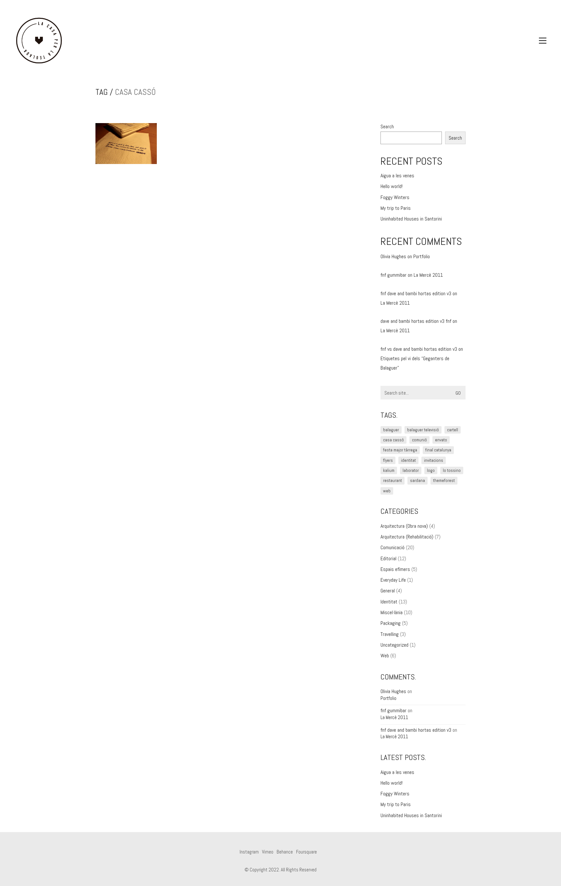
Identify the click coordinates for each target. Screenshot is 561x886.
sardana (417, 480)
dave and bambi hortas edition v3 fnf (415, 321)
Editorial (388, 558)
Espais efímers (395, 569)
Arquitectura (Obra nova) (404, 526)
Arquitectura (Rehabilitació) (406, 536)
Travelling (389, 634)
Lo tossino (452, 470)
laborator (411, 470)
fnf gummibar (393, 275)
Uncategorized (394, 644)
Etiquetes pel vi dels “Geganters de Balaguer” (414, 363)
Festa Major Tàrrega (400, 450)
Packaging (390, 623)
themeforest (444, 480)
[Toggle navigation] (542, 40)
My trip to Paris (395, 208)
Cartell (452, 430)
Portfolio (421, 256)
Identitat (388, 601)
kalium (388, 470)
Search (387, 126)
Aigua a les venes (397, 175)
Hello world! (391, 186)
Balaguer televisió (423, 430)
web (387, 491)
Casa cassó (393, 440)
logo (431, 470)
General (387, 590)
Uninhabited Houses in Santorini (411, 218)
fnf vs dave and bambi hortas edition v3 (418, 349)
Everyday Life (393, 579)
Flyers (388, 460)
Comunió (419, 440)
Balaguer (391, 430)
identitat (408, 460)
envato (441, 440)
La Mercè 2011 (428, 275)
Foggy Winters (394, 197)
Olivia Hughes (393, 256)
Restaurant (392, 480)
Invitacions (433, 460)
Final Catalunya (438, 450)
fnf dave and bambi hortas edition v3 (415, 293)
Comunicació (392, 547)
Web (384, 655)
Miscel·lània (391, 612)
